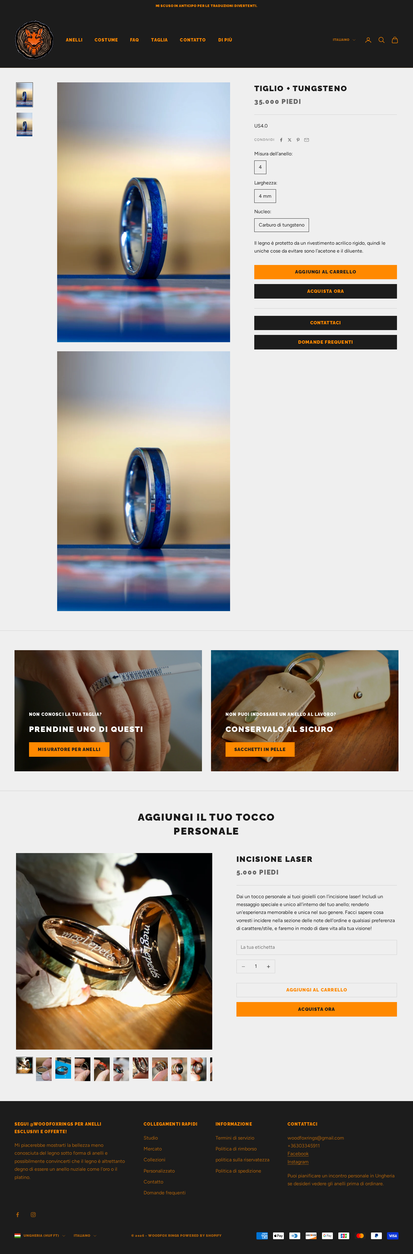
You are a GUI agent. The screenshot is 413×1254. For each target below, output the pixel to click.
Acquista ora (325, 291)
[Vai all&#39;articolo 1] (24, 94)
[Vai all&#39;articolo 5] (101, 1069)
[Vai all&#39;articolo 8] (159, 1069)
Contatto (193, 39)
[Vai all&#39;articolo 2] (24, 124)
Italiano (341, 40)
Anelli (74, 39)
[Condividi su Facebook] (281, 139)
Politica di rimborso (236, 1149)
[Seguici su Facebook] (18, 1215)
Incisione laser (274, 859)
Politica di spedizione (238, 1171)
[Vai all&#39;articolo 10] (198, 1069)
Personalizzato (159, 1171)
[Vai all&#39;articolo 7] (140, 1068)
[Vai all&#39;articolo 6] (121, 1069)
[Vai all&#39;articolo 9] (179, 1069)
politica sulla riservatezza (242, 1160)
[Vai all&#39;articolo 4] (82, 1069)
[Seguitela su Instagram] (33, 1215)
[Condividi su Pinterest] (298, 139)
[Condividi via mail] (306, 139)
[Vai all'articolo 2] (43, 1069)
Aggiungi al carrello (325, 272)
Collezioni (154, 1160)
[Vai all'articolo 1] (24, 1065)
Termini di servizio (235, 1138)
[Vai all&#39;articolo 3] (63, 1068)
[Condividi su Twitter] (289, 139)
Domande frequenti (165, 1193)
